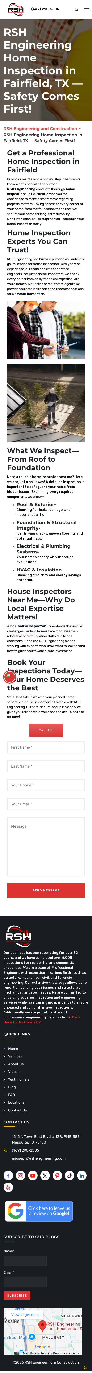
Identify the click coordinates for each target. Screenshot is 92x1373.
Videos (14, 1072)
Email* (9, 1272)
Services (15, 1056)
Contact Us (17, 1110)
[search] (76, 9)
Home (13, 1049)
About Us (16, 1064)
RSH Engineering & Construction (52, 1362)
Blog (12, 1087)
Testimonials (18, 1079)
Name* (9, 1251)
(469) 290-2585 (25, 1150)
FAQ (11, 1095)
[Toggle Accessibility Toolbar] (10, 677)
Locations (16, 1102)
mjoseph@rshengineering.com (39, 1158)
